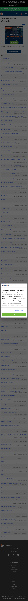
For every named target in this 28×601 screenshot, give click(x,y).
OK (14, 314)
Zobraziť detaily (19, 310)
